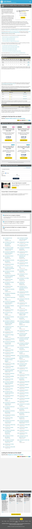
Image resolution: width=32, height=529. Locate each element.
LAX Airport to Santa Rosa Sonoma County (10, 343)
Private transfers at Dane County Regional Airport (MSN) (10, 46)
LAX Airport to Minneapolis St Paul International (10, 276)
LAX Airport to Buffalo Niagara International (9, 383)
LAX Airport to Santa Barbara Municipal (23, 334)
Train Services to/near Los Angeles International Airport (10, 41)
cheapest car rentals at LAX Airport (15, 454)
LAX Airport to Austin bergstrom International (9, 268)
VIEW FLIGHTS (25, 96)
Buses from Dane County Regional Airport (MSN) (9, 48)
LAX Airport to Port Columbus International (9, 392)
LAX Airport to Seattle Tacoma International (9, 249)
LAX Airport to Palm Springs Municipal (23, 365)
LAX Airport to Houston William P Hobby (23, 314)
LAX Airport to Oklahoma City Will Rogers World (24, 344)
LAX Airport (9, 2)
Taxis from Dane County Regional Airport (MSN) (9, 49)
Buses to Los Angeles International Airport (8, 38)
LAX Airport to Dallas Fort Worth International (10, 253)
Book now (23, 17)
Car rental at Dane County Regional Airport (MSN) (9, 45)
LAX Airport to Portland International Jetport (9, 441)
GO (21, 519)
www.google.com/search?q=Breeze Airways (8, 83)
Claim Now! (14, 187)
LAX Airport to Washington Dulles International (10, 302)
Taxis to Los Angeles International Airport (8, 39)
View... (10, 502)
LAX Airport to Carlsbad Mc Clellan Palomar (10, 403)
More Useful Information (16, 514)
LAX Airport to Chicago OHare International (23, 239)
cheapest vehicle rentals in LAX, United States (15, 118)
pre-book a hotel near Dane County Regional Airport (17, 52)
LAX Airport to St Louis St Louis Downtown (10, 421)
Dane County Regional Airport (14, 31)
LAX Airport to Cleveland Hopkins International (9, 370)
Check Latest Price (8, 140)
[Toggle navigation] (30, 2)
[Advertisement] (16, 76)
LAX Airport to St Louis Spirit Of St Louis (23, 437)
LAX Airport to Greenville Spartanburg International (24, 421)
